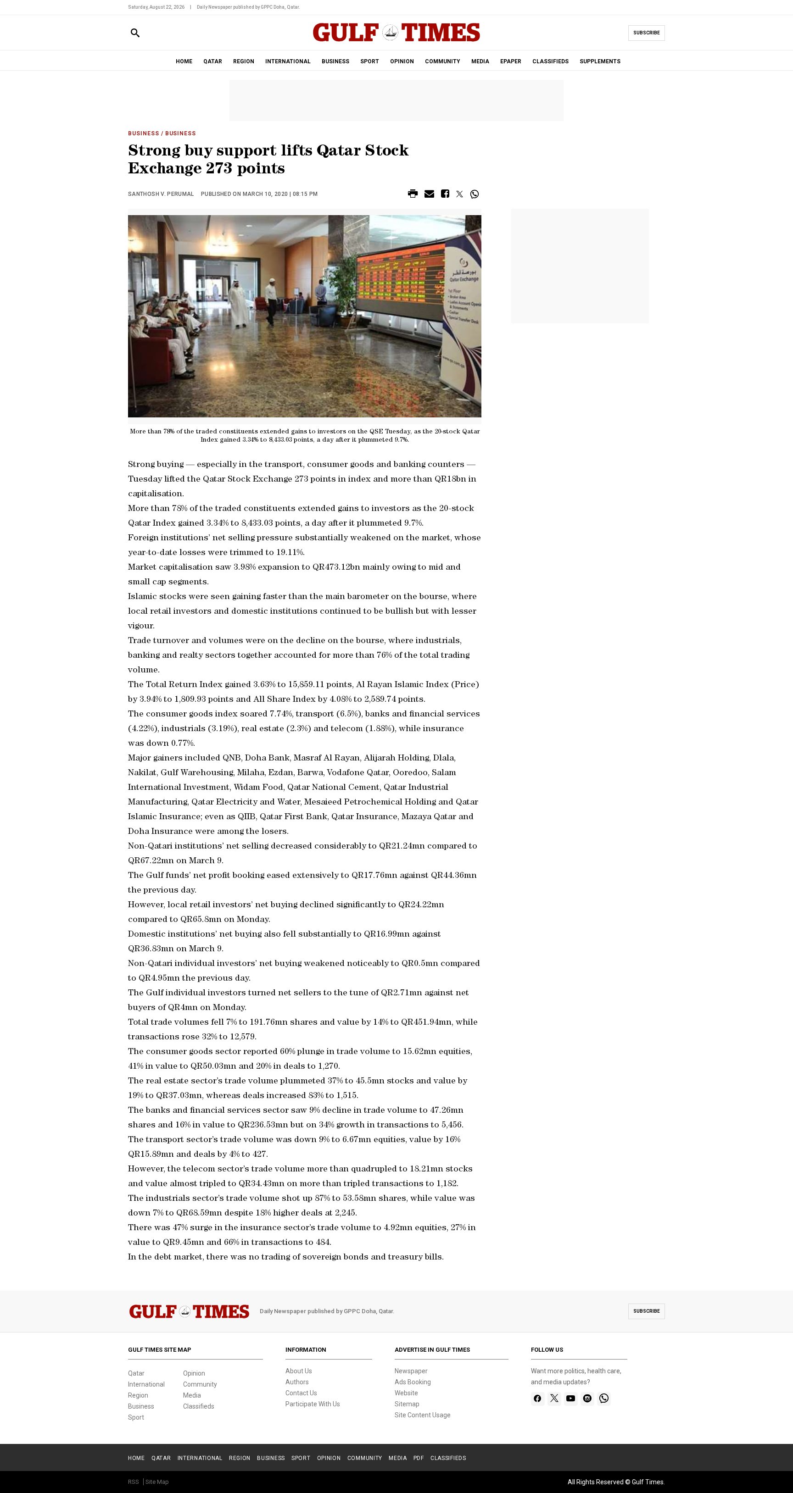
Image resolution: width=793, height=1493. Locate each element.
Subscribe (646, 32)
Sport (136, 1417)
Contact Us (301, 1393)
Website (406, 1393)
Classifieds (198, 1406)
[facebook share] (445, 195)
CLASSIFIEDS (550, 61)
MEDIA (480, 61)
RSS (133, 1481)
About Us (298, 1371)
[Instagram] (587, 1399)
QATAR (212, 61)
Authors (297, 1382)
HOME (184, 61)
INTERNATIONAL (288, 61)
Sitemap (407, 1404)
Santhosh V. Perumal (161, 194)
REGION (243, 61)
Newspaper (411, 1371)
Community (200, 1384)
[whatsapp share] (475, 194)
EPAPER (510, 61)
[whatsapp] (604, 1399)
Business (143, 133)
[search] (135, 33)
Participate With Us (312, 1404)
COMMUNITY (442, 61)
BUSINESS (335, 61)
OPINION (402, 61)
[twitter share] (459, 194)
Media (192, 1395)
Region (138, 1395)
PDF (418, 1458)
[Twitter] (554, 1399)
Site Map (157, 1481)
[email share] (429, 195)
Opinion (194, 1373)
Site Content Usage (423, 1415)
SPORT (369, 61)
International (146, 1384)
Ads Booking (413, 1382)
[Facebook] (537, 1399)
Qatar (136, 1373)
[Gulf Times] (396, 41)
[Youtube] (570, 1399)
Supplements (600, 61)
